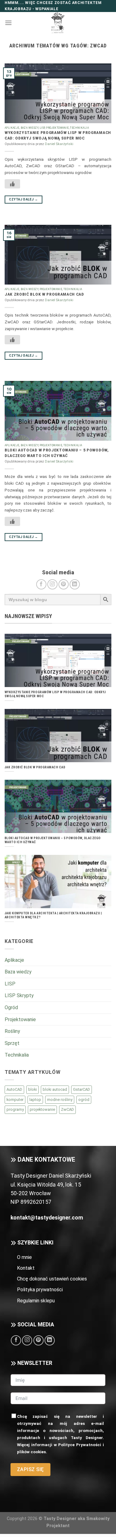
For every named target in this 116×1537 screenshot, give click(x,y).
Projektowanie (57, 127)
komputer (15, 1099)
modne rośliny (59, 1099)
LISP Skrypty (19, 995)
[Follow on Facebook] (41, 584)
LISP (42, 127)
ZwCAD (67, 1109)
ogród (83, 1099)
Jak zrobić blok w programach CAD (44, 294)
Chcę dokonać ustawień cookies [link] (52, 1279)
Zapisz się (30, 1469)
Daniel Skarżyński (59, 144)
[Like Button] (12, 183)
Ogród (11, 1007)
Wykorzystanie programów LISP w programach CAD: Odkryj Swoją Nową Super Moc (58, 135)
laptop (35, 1099)
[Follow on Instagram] (52, 584)
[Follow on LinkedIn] (75, 584)
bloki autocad (55, 1089)
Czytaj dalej (23, 199)
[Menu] (8, 22)
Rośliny (12, 1031)
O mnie (24, 1257)
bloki (32, 1089)
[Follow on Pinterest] (63, 584)
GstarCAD (81, 1089)
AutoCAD (14, 1089)
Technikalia (79, 127)
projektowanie (42, 1109)
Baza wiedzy (30, 127)
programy (15, 1109)
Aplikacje (12, 127)
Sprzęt (12, 1043)
